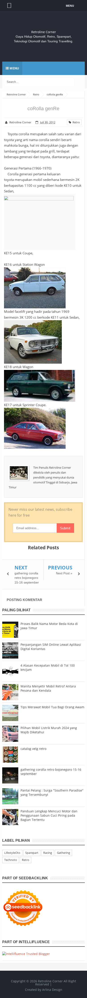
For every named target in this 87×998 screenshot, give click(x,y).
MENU (70, 6)
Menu (14, 68)
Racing (47, 853)
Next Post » (64, 573)
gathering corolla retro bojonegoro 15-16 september (26, 577)
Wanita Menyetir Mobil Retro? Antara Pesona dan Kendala (48, 688)
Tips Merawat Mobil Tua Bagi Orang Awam (52, 707)
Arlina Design (52, 989)
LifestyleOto (12, 853)
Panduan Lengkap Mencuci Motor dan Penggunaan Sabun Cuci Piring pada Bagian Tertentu (49, 815)
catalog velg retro (33, 749)
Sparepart (31, 853)
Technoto (10, 860)
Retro (75, 122)
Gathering (63, 853)
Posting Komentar (24, 600)
